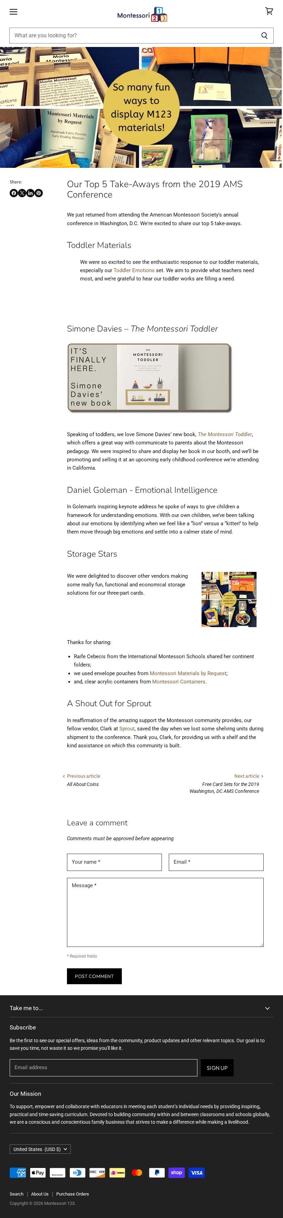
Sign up (217, 1067)
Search (16, 1194)
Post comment (94, 976)
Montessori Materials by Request (188, 673)
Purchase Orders (72, 1194)
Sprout (127, 729)
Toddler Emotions (134, 270)
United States (37, 1149)
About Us (40, 1194)
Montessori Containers (178, 682)
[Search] (264, 36)
